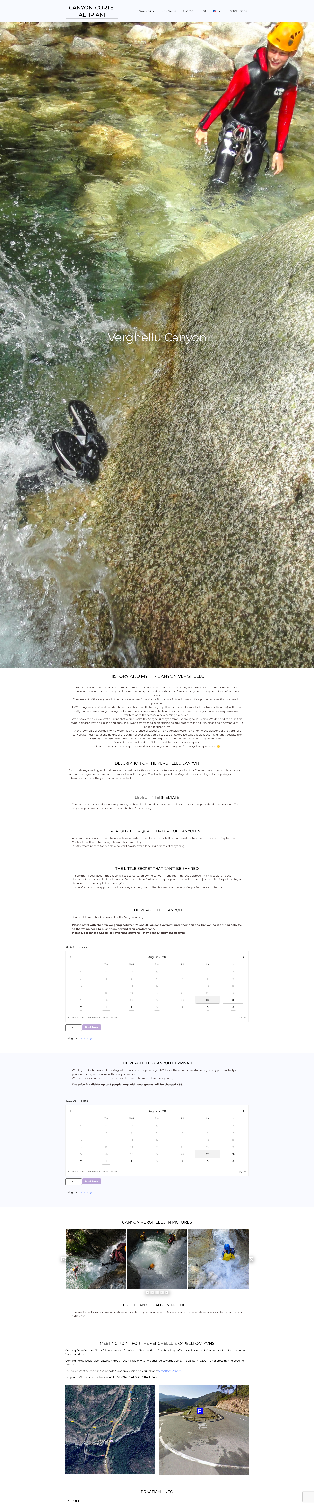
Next (250, 1259)
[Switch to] (217, 11)
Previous (63, 1259)
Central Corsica (237, 11)
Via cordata (169, 11)
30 (233, 1000)
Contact (188, 11)
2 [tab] (152, 1292)
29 (207, 1000)
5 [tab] (166, 1292)
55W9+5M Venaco (170, 1371)
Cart (203, 11)
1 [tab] (147, 1292)
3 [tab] (157, 1292)
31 (81, 1007)
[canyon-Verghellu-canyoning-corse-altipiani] (96, 1259)
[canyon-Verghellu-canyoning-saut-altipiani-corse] (157, 1259)
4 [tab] (162, 1292)
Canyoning (144, 11)
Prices (74, 1500)
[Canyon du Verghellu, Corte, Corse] (218, 1259)
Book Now (91, 1027)
